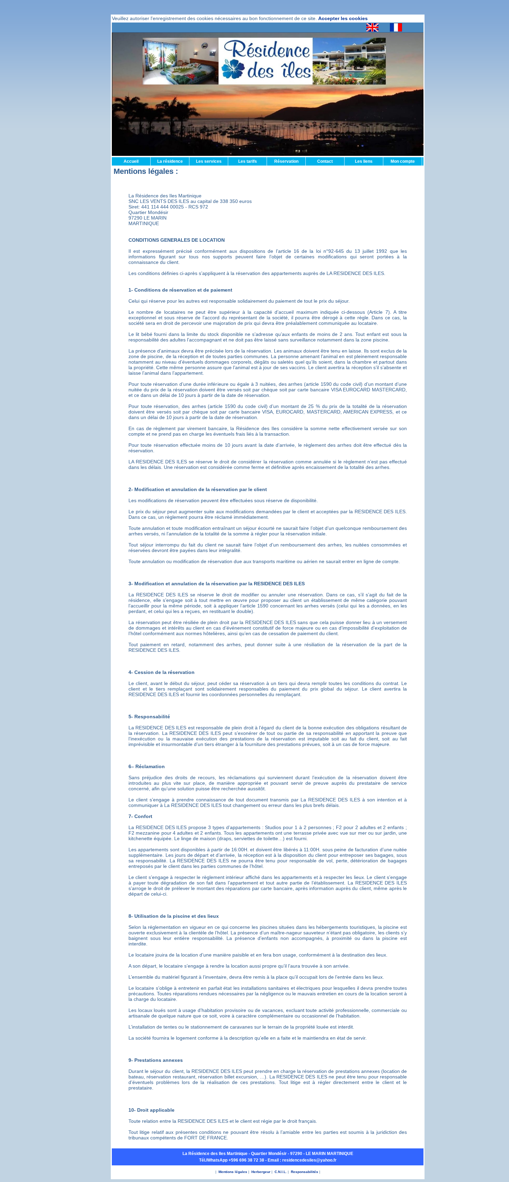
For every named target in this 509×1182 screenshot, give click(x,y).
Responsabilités (304, 1172)
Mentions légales (232, 1172)
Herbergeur (260, 1172)
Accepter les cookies (343, 18)
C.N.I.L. (281, 1172)
